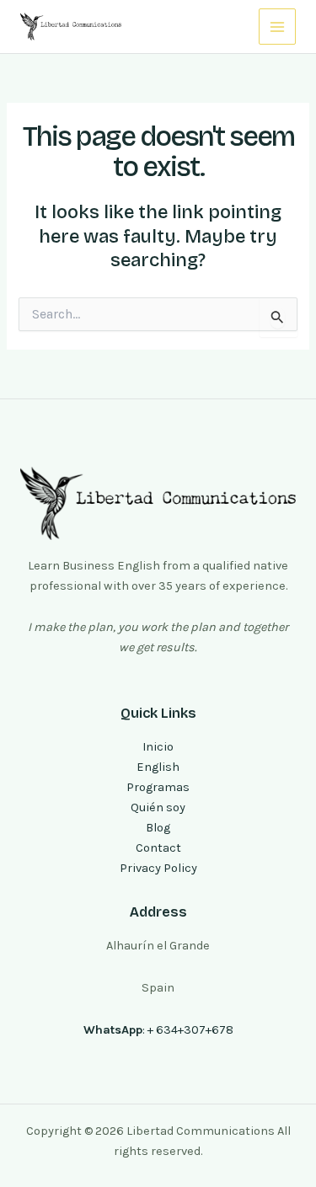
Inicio (158, 747)
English (158, 767)
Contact (158, 848)
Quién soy (158, 807)
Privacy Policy (158, 868)
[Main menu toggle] (277, 26)
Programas (158, 787)
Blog (158, 828)
